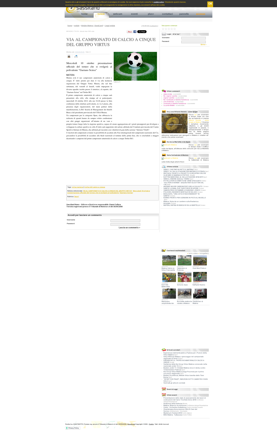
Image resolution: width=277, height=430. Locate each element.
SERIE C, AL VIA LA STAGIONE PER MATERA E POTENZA (184, 171)
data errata (167, 94)
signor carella (169, 98)
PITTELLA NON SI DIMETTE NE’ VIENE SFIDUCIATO (182, 181)
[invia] (78, 58)
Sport (76, 197)
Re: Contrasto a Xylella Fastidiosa (176, 100)
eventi (134, 14)
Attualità (192, 175)
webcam (117, 14)
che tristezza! (168, 102)
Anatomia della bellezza (172, 404)
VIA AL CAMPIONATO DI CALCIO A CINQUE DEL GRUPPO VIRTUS (107, 191)
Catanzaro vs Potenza (182, 269)
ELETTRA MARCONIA (166, 286)
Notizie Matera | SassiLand (92, 26)
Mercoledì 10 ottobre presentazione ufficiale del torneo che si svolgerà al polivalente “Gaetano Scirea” (108, 192)
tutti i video (192, 253)
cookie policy (159, 2)
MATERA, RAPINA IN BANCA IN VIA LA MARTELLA (181, 205)
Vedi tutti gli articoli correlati (174, 383)
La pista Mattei (169, 105)
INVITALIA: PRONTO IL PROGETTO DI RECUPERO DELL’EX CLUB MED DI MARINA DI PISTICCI (184, 174)
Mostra (185, 403)
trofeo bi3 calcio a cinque (94, 187)
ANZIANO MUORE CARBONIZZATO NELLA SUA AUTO (183, 186)
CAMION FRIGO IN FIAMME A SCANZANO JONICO (181, 190)
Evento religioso (187, 413)
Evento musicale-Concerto (195, 407)
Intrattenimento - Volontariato (178, 411)
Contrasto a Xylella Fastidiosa (174, 103)
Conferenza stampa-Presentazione (197, 405)
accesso (200, 14)
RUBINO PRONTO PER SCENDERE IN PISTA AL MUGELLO (184, 198)
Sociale (172, 362)
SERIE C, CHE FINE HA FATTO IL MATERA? (178, 169)
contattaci (167, 14)
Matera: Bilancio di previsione (175, 405)
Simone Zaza (182, 285)
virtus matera (77, 187)
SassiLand (131, 424)
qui (195, 115)
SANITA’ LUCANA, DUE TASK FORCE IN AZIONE (180, 188)
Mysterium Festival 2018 (172, 413)
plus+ (151, 14)
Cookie (151, 424)
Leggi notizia (110, 26)
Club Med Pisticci (199, 268)
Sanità (168, 184)
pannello (184, 14)
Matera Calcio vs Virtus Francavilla (168, 269)
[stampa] (69, 58)
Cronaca (205, 186)
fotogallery (203, 253)
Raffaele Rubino (199, 285)
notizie (101, 14)
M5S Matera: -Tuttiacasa (172, 415)
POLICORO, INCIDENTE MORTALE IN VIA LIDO (180, 192)
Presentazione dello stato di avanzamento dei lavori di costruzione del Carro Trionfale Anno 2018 (184, 399)
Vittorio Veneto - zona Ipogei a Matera (199, 121)
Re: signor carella (170, 96)
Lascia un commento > (129, 227)
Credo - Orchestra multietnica (174, 407)
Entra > (204, 45)
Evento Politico (187, 415)
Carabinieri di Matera (198, 302)
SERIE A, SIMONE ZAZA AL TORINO (176, 179)
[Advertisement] (135, 101)
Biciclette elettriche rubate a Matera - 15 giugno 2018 (184, 303)
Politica (204, 181)
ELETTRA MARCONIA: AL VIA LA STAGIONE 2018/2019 (183, 177)
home (84, 14)
